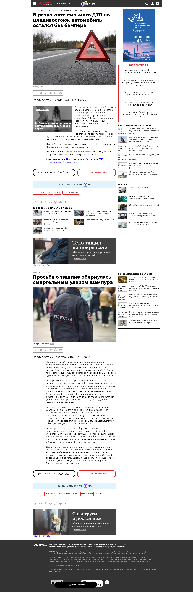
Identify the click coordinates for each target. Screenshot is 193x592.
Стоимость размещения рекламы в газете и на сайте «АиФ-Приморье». (98, 544)
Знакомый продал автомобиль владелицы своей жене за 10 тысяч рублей (139, 83)
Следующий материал (76, 585)
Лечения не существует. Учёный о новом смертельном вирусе (143, 322)
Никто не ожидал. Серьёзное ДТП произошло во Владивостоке (74, 160)
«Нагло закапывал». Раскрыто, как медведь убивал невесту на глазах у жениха (144, 131)
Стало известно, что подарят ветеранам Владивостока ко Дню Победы (58, 222)
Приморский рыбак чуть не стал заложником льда (57, 212)
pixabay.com (38, 87)
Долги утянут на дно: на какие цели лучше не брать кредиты (143, 223)
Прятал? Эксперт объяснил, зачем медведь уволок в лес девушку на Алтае (143, 297)
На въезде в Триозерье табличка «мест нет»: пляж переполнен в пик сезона (139, 72)
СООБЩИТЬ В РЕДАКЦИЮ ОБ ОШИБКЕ (110, 547)
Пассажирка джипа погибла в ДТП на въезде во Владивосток (57, 229)
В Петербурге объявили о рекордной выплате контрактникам (144, 206)
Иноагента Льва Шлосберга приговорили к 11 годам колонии (142, 197)
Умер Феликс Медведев (138, 188)
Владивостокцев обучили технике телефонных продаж (100, 221)
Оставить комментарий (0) (96, 172)
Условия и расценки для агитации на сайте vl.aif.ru (71, 547)
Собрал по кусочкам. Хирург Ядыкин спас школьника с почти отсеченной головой (144, 157)
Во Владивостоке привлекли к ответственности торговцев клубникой (98, 213)
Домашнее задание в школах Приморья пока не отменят (139, 104)
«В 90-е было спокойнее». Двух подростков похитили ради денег (143, 173)
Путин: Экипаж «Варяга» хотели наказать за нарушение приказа (142, 215)
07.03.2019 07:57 (39, 11)
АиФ (52, 344)
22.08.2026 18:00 (39, 273)
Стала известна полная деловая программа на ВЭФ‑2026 (139, 93)
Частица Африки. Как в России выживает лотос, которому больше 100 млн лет (143, 305)
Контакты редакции (57, 544)
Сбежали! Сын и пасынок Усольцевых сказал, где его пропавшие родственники (144, 165)
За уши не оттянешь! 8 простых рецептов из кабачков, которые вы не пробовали (144, 279)
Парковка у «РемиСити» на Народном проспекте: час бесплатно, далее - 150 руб (139, 114)
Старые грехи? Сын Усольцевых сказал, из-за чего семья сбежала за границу (144, 288)
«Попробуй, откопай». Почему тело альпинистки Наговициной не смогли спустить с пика (143, 139)
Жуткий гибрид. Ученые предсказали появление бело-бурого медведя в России (144, 314)
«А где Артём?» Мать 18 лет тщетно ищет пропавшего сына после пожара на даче (143, 148)
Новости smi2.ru (41, 265)
